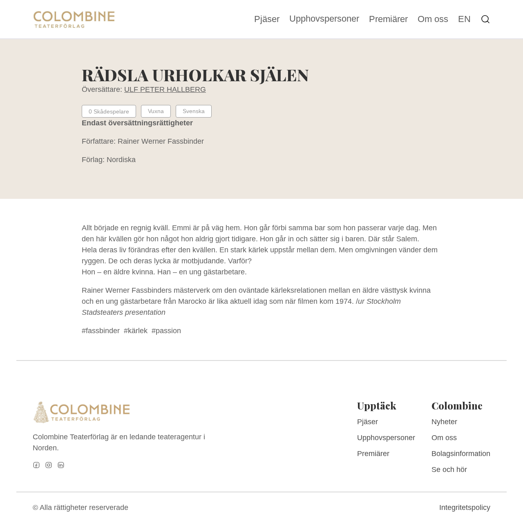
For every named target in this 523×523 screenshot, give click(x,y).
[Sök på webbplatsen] (485, 19)
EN (464, 19)
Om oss (433, 19)
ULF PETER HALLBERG (165, 89)
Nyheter (444, 422)
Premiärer (388, 19)
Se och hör (449, 469)
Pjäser (266, 19)
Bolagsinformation (460, 454)
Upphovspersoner (324, 18)
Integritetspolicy (464, 507)
